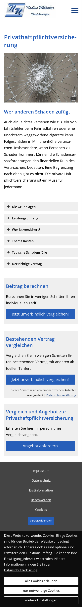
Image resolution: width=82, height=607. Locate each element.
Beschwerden (41, 500)
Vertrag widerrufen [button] (41, 520)
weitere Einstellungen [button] (41, 600)
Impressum (41, 470)
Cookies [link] (41, 510)
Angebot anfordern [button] (40, 445)
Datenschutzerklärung (61, 395)
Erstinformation (41, 490)
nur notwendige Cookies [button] (41, 590)
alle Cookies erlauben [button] (41, 581)
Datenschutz (41, 480)
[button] (24, 206)
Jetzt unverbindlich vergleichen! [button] (40, 314)
